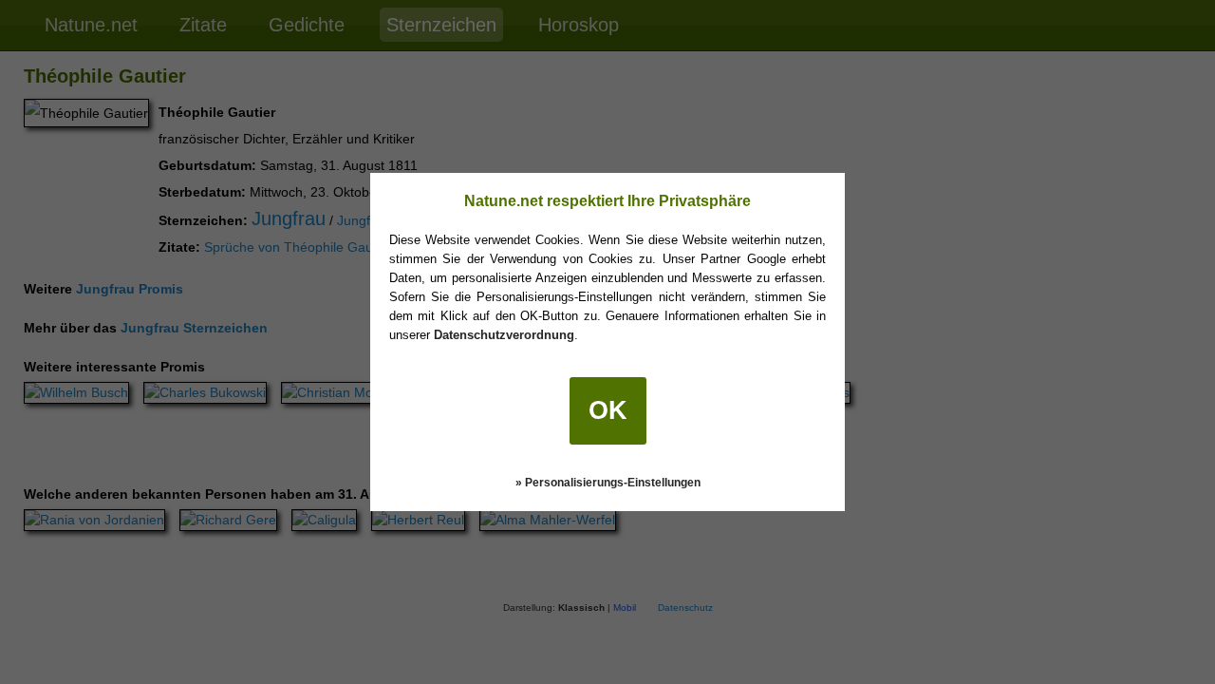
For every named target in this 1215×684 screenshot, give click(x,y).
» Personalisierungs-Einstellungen (608, 482)
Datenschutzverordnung (504, 335)
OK (608, 410)
